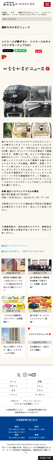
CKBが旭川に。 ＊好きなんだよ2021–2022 (23, 251)
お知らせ (15, 401)
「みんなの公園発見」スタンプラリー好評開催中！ (13, 318)
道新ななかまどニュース (28, 12)
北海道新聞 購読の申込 (37, 409)
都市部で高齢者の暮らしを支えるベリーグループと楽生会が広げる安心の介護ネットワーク (13, 284)
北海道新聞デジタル (14, 409)
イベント (13, 394)
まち (12, 12)
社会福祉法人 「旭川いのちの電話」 (40, 348)
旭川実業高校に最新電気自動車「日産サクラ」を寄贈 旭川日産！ (39, 282)
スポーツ (13, 385)
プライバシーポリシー (32, 401)
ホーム (13, 381)
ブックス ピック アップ (15, 245)
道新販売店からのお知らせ (26, 412)
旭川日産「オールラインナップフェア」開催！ (39, 318)
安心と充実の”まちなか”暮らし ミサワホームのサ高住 (13, 350)
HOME (4, 12)
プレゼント (40, 394)
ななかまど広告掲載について (26, 403)
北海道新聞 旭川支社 (27, 419)
